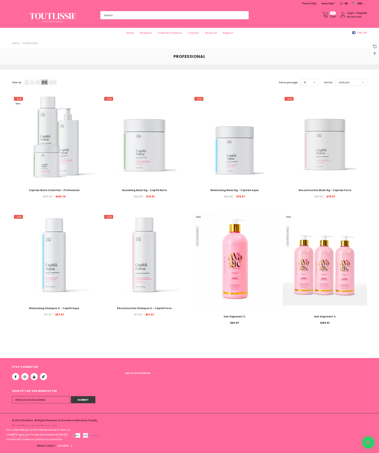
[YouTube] (34, 376)
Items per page (288, 82)
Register (362, 13)
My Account (354, 16)
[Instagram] (24, 376)
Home (15, 43)
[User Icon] (343, 14)
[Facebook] (15, 376)
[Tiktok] (43, 376)
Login (350, 13)
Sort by (328, 82)
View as (16, 82)
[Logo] (53, 17)
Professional (30, 43)
